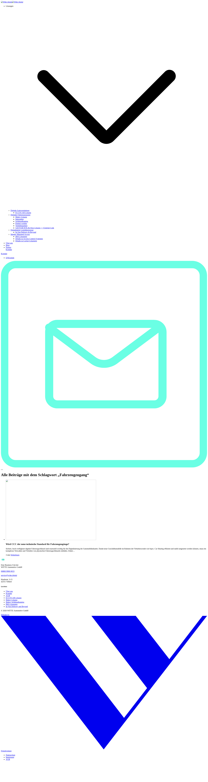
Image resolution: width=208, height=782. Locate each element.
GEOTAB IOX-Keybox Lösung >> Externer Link (34, 228)
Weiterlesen (15, 555)
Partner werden (21, 223)
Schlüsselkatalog (21, 221)
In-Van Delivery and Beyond (17, 606)
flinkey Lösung (21, 217)
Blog (8, 245)
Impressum (10, 757)
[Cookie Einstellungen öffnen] (19, 780)
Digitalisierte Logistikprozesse (22, 230)
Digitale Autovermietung (20, 210)
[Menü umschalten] (2, 469)
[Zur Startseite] (12, 2)
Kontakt (9, 250)
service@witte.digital (9, 575)
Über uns (9, 243)
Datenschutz (10, 755)
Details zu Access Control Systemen (29, 239)
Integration (19, 219)
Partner (8, 247)
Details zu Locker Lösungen (26, 241)
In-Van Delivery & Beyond (25, 232)
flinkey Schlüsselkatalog (15, 602)
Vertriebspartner (21, 226)
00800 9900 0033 (7, 571)
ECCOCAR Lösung (23, 213)
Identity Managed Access (20, 234)
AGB (8, 596)
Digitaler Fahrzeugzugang (20, 215)
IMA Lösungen (21, 237)
